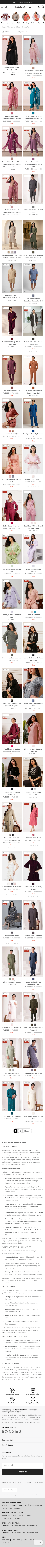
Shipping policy (27, 1482)
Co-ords (17, 1508)
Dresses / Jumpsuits (9, 1505)
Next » (27, 1131)
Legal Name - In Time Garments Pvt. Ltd (25, 1495)
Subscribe (22, 1472)
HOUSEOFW (9, 1495)
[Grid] (39, 32)
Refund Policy (39, 1482)
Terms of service (6, 1482)
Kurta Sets (5, 1526)
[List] (42, 32)
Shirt (14, 1515)
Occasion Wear (32, 1533)
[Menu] (2, 6)
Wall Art (6, 1543)
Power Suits (7, 1508)
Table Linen (16, 1540)
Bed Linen (5, 1540)
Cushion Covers (28, 1540)
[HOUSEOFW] (22, 7)
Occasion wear (32, 1526)
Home (4, 27)
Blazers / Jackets (36, 1505)
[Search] (7, 6)
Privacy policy (17, 1482)
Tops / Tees (23, 1505)
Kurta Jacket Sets (18, 1533)
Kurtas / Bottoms (18, 1526)
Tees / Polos (6, 1515)
